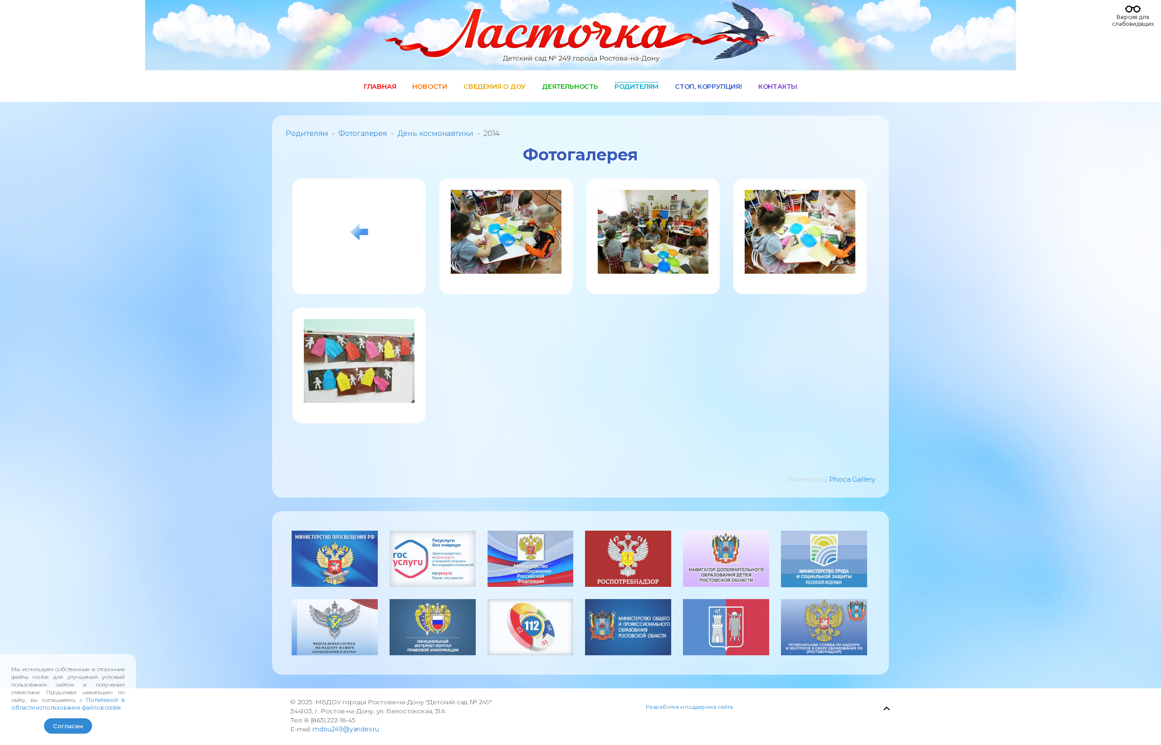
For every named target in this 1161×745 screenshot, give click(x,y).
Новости (429, 86)
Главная (380, 86)
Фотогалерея (362, 133)
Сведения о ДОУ (494, 86)
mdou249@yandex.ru (345, 729)
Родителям (637, 86)
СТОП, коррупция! (708, 86)
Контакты (777, 86)
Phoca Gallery (852, 479)
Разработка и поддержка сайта (689, 706)
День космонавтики (435, 133)
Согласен (68, 726)
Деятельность (570, 86)
